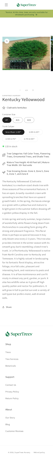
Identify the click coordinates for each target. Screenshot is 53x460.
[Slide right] (33, 90)
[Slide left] (20, 90)
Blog (7, 424)
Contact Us (10, 385)
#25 (29, 120)
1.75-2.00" (31, 139)
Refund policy (39, 452)
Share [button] (9, 307)
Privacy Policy (12, 391)
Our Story (10, 417)
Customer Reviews (14, 431)
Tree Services (11, 359)
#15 (17, 120)
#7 (7, 120)
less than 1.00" (13, 132)
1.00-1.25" (36, 132)
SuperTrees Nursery (22, 452)
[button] (6, 4)
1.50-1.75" (12, 139)
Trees (8, 352)
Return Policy (12, 398)
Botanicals (10, 365)
